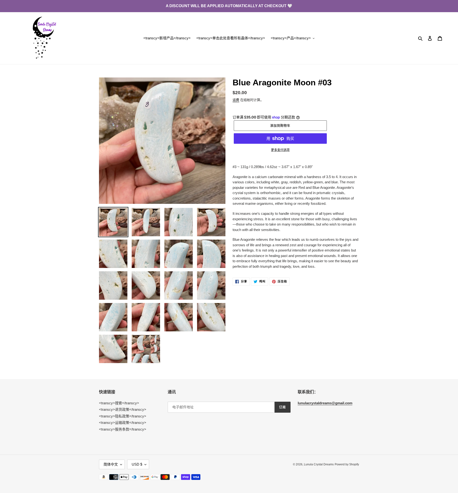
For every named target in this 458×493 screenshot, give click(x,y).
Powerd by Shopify (347, 464)
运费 (236, 100)
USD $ (137, 464)
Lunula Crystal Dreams (319, 464)
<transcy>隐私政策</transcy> (122, 416)
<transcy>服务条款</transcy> (122, 429)
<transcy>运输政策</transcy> (122, 423)
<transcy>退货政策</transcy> (122, 409)
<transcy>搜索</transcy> (119, 403)
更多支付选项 (280, 150)
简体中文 (111, 464)
